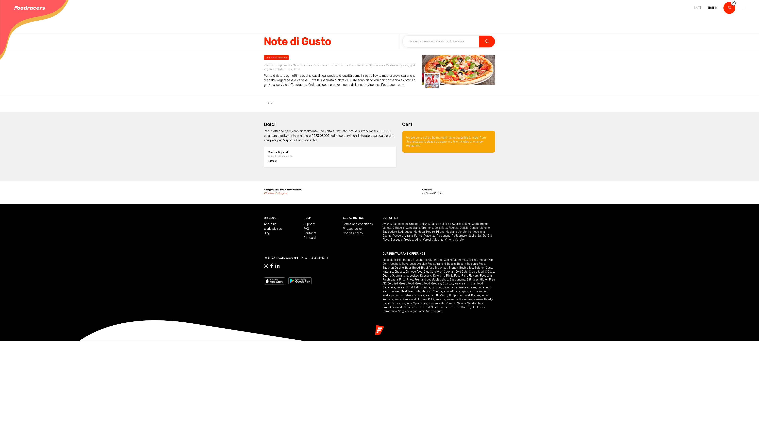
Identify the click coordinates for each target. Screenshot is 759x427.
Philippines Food (459, 295)
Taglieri (473, 260)
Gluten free (435, 260)
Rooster (451, 303)
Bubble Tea (466, 267)
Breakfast (427, 267)
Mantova (419, 231)
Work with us (273, 229)
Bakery (461, 263)
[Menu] (743, 8)
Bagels (451, 263)
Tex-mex (454, 307)
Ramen (478, 299)
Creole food (476, 271)
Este (444, 228)
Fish (464, 275)
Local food (484, 287)
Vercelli (427, 239)
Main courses (390, 291)
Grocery (436, 283)
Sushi (434, 307)
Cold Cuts (461, 271)
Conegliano (413, 228)
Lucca (409, 231)
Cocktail (449, 271)
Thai (463, 307)
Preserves (465, 299)
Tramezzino (389, 311)
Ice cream (461, 283)
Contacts (309, 233)
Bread (416, 267)
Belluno (424, 224)
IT (700, 7)
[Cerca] (487, 41)
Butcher (479, 267)
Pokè (431, 299)
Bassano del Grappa (405, 224)
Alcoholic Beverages (403, 263)
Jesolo (474, 228)
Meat (404, 291)
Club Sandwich (433, 271)
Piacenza (429, 235)
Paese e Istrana (403, 235)
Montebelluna (476, 231)
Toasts (481, 307)
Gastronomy (457, 279)
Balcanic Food (476, 263)
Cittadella (399, 228)
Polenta (440, 299)
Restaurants (437, 303)
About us (270, 224)
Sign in (712, 7)
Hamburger (404, 260)
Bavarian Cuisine (393, 267)
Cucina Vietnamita (455, 260)
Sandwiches (475, 303)
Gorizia (464, 228)
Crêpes (489, 271)
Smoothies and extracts (397, 307)
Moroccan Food (479, 291)
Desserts (426, 275)
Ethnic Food (453, 275)
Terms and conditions (358, 224)
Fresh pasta (390, 279)
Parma (418, 235)
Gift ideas (472, 279)
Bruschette (420, 260)
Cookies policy (353, 233)
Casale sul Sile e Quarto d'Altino (450, 224)
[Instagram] (266, 266)
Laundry (436, 287)
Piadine (475, 295)
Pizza (398, 299)
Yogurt (437, 311)
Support (309, 224)
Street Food (422, 307)
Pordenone (443, 235)
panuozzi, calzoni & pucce (407, 295)
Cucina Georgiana (393, 275)
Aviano (386, 224)
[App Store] (274, 280)
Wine (422, 311)
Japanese (388, 287)
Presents (452, 299)
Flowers (474, 275)
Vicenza (438, 239)
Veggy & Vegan (407, 311)
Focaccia (486, 275)
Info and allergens (277, 193)
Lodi (400, 231)
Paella (386, 295)
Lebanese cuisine (465, 287)
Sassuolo (397, 239)
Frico (402, 279)
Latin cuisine (422, 287)
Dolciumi (438, 275)
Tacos (443, 307)
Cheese (399, 271)
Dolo (437, 228)
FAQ (306, 229)
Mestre (430, 231)
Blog (267, 233)
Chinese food (414, 271)
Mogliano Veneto (456, 231)
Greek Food (406, 283)
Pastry (444, 295)
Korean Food (405, 287)
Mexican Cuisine (432, 291)
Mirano (440, 231)
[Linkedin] (277, 266)
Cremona (427, 228)
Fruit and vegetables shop (431, 279)
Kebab (483, 260)
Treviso (408, 239)
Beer (408, 267)
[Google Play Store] (300, 280)
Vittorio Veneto (454, 239)
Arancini (440, 263)
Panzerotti (432, 295)
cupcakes (412, 275)
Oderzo (387, 235)
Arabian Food (425, 263)
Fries (410, 279)
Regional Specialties (414, 303)
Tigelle (471, 307)
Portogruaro (459, 235)
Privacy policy (353, 229)
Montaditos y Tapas (456, 291)
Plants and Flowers (414, 299)
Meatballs (414, 291)
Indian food (476, 283)
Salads (461, 303)
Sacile (472, 235)
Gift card (309, 238)
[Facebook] (271, 266)
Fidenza (453, 228)
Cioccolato (389, 260)
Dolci (270, 103)
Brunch (453, 267)
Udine (418, 239)
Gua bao (448, 283)
